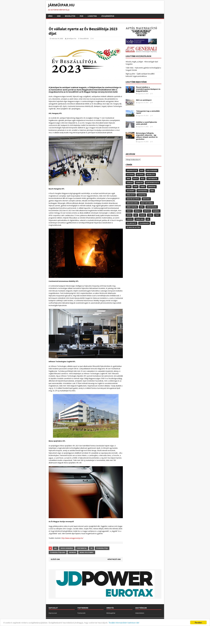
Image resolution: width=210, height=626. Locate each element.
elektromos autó (152, 183)
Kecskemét (131, 191)
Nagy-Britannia (147, 203)
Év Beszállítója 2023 (57, 552)
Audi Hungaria (151, 170)
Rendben (198, 622)
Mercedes (146, 199)
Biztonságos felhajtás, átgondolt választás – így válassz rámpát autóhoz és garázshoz (147, 136)
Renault (138, 211)
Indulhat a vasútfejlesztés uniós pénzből (146, 123)
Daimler (130, 183)
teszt (157, 215)
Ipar (81, 16)
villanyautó (131, 223)
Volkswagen (144, 223)
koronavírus (142, 191)
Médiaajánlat (110, 613)
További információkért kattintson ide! (124, 622)
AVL (55, 548)
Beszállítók (70, 16)
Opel (142, 207)
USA (148, 219)
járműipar (152, 187)
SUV (135, 215)
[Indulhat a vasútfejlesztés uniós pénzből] (130, 126)
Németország (132, 207)
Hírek (50, 16)
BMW (128, 179)
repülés (147, 211)
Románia (156, 211)
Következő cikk (114, 559)
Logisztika (92, 16)
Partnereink (81, 613)
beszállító (151, 174)
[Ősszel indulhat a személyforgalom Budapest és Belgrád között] (130, 91)
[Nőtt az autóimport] (130, 104)
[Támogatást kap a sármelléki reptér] (130, 115)
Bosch (135, 179)
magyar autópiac (133, 199)
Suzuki (142, 215)
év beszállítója (102, 548)
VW (153, 223)
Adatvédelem (139, 613)
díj (91, 548)
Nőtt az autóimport (144, 100)
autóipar (130, 174)
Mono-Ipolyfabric (87, 552)
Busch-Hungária (67, 548)
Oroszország (152, 207)
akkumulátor (132, 170)
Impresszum (53, 613)
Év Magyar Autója (133, 227)
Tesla (150, 215)
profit (129, 211)
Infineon (72, 552)
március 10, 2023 (57, 39)
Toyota (129, 219)
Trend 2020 (140, 219)
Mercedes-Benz (132, 203)
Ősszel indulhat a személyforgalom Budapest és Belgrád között (148, 89)
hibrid (142, 187)
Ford (128, 187)
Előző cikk (55, 559)
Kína (152, 191)
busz (142, 179)
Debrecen (139, 183)
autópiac (140, 174)
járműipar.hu (71, 39)
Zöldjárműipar (107, 16)
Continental (82, 548)
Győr (135, 187)
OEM (58, 16)
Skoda (129, 215)
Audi (141, 170)
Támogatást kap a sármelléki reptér (148, 112)
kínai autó (131, 195)
